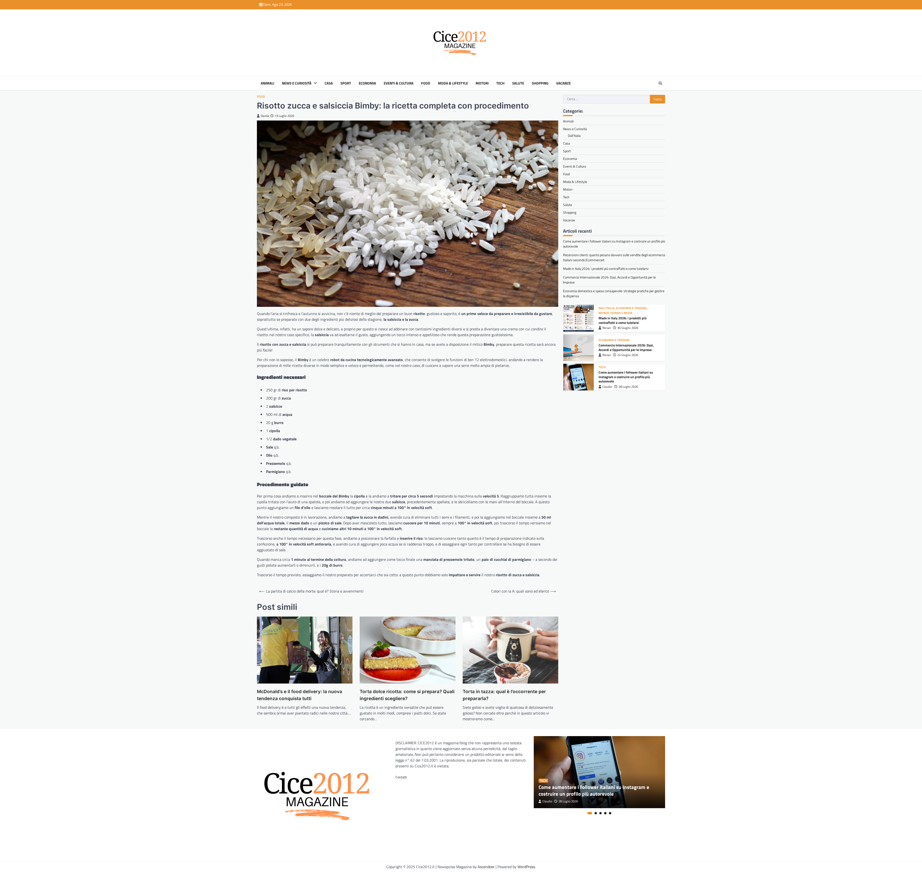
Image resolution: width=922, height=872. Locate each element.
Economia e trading (614, 311)
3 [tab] (600, 813)
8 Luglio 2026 (627, 387)
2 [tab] (595, 813)
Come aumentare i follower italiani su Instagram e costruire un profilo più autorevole (626, 348)
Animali (267, 83)
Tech (500, 83)
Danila (265, 116)
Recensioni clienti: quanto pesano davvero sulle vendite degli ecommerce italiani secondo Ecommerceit (629, 378)
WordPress (526, 867)
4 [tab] (605, 813)
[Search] (660, 83)
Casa (329, 83)
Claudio (607, 358)
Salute (518, 83)
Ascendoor (486, 867)
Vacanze (563, 83)
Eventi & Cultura (398, 83)
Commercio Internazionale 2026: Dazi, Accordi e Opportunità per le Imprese (626, 319)
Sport (345, 83)
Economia (367, 83)
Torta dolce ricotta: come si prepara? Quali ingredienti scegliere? (407, 695)
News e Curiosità (296, 83)
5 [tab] (610, 813)
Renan (606, 326)
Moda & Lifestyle (453, 83)
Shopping (540, 83)
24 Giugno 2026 (627, 326)
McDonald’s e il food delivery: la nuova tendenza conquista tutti (299, 695)
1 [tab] (589, 813)
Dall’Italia (574, 135)
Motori (482, 83)
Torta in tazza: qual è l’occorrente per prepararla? (504, 695)
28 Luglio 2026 (628, 358)
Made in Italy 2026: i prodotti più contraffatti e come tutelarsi (606, 268)
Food (425, 83)
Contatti (401, 777)
